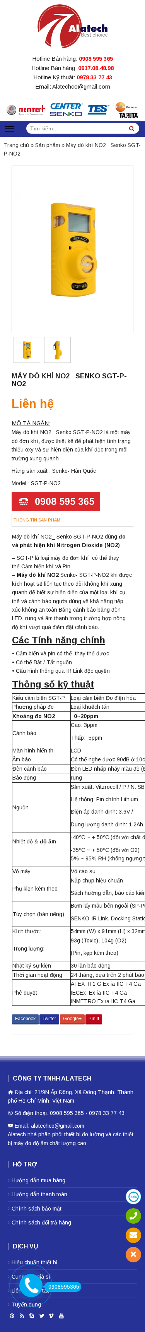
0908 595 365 (96, 58)
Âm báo (21, 759)
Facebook (25, 1018)
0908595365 (63, 1287)
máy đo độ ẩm (31, 1143)
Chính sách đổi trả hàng (41, 1222)
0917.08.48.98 (96, 68)
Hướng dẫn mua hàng (38, 1180)
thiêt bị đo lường (84, 1134)
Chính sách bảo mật (36, 1208)
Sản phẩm (47, 145)
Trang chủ (16, 145)
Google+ (72, 1018)
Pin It (94, 1018)
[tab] (37, 520)
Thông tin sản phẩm (37, 520)
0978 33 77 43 (94, 77)
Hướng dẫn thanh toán (39, 1194)
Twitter (49, 1018)
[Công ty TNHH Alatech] (72, 24)
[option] (27, 350)
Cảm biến (32, 566)
